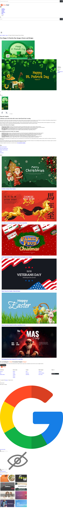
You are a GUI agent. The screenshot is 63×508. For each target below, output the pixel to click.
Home (1, 35)
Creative (6, 35)
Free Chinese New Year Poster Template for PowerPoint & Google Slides (14, 222)
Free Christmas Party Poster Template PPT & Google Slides (12, 359)
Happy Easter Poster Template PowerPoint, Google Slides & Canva (14, 325)
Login (1, 470)
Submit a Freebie (2, 374)
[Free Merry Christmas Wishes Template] (29, 172)
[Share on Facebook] (2, 114)
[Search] (61, 1)
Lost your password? (3, 471)
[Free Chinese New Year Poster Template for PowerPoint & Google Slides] (29, 206)
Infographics (3, 9)
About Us (1, 371)
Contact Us (40, 371)
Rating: (58, 70)
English (54, 373)
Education (3, 10)
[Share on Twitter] (6, 114)
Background (3, 12)
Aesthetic (14, 374)
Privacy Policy (41, 374)
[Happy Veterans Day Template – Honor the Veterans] (29, 274)
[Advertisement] (60, 53)
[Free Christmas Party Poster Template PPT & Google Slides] (29, 342)
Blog (2, 13)
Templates (3, 8)
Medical (14, 371)
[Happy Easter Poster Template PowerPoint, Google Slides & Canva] (29, 308)
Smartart (14, 377)
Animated (3, 11)
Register (1, 474)
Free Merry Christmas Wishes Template (9, 188)
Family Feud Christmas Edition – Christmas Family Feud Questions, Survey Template (17, 256)
